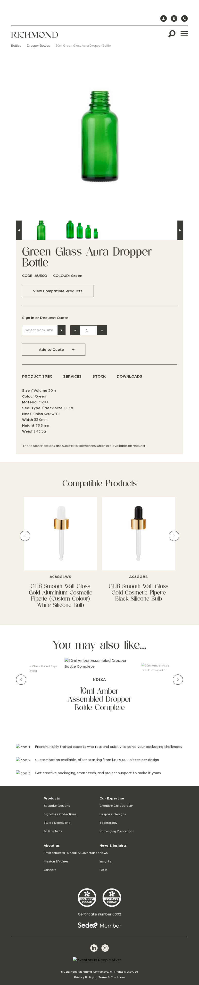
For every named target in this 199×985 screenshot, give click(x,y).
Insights (105, 861)
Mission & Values (56, 861)
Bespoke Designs (57, 806)
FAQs (103, 870)
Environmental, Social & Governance (72, 853)
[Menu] (184, 34)
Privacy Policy (84, 977)
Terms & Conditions (112, 977)
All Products (53, 831)
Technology (109, 823)
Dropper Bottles (38, 45)
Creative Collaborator (116, 806)
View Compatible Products (58, 291)
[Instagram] (105, 948)
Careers (50, 870)
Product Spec (37, 376)
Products (52, 798)
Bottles (16, 45)
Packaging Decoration (117, 831)
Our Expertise (112, 798)
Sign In (28, 318)
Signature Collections (60, 814)
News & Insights (113, 845)
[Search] (171, 33)
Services (72, 376)
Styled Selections (57, 823)
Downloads (129, 376)
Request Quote (54, 318)
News (104, 853)
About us (52, 845)
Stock (99, 376)
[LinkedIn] (94, 948)
